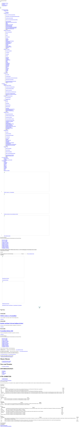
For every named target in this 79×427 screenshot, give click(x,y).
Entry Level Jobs (8, 140)
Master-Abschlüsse (8, 148)
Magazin (5, 84)
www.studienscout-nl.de (19, 349)
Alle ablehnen (2, 424)
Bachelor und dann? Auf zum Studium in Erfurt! (11, 214)
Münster (5, 166)
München (5, 165)
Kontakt (3, 374)
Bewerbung (7, 138)
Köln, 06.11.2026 (4, 338)
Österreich (7, 66)
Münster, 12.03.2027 (5, 245)
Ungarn (7, 70)
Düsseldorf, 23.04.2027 (5, 248)
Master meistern (6, 112)
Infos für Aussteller (7, 170)
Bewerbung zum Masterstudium (10, 93)
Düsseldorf (5, 162)
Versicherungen (8, 99)
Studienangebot (6, 13)
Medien (7, 23)
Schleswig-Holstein (8, 46)
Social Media (4, 373)
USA (6, 71)
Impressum (5, 425)
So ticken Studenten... (9, 124)
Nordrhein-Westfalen (9, 42)
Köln (4, 164)
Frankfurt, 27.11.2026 (5, 243)
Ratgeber (3, 83)
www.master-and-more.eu (12, 354)
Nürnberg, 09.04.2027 (5, 246)
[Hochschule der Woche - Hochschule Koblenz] (13, 277)
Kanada (7, 62)
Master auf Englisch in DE (10, 155)
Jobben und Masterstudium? (10, 110)
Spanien (7, 69)
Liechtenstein (8, 63)
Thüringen (7, 47)
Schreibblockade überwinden (10, 120)
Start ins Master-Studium (7, 85)
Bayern (7, 33)
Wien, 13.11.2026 (4, 240)
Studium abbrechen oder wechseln (11, 126)
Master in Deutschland (7, 30)
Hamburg (7, 39)
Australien (7, 54)
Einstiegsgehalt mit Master (9, 135)
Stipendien (7, 108)
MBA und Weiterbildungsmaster (10, 153)
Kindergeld (7, 103)
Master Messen (4, 5)
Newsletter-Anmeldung (5, 366)
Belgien (7, 55)
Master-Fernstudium (9, 151)
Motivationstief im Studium (10, 123)
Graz (4, 169)
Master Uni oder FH (9, 90)
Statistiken (2, 385)
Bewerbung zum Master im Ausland (11, 94)
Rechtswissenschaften (9, 26)
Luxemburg (7, 52)
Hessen (7, 40)
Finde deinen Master (5, 3)
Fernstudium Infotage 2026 (6, 330)
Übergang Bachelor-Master (10, 88)
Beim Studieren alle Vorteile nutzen (11, 91)
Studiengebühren (8, 97)
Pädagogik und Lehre (9, 25)
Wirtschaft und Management (10, 28)
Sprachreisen (8, 128)
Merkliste (7, 12)
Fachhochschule (8, 76)
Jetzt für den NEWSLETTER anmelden (6, 356)
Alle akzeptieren (2, 423)
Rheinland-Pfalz (8, 43)
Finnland (7, 58)
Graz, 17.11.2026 (4, 241)
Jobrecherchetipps (8, 133)
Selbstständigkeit (8, 143)
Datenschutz (4, 371)
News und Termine (5, 4)
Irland (7, 61)
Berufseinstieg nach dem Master (10, 145)
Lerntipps (7, 122)
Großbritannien (8, 59)
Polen (6, 67)
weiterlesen (2, 319)
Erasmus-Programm (9, 50)
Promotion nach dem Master (10, 142)
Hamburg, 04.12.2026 (5, 244)
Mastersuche (6, 10)
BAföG (7, 101)
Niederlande (7, 64)
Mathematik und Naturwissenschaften (11, 22)
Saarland (7, 44)
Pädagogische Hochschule (9, 79)
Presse (3, 372)
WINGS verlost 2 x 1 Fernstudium (9, 192)
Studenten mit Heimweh (9, 125)
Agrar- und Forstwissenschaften (10, 14)
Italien (7, 60)
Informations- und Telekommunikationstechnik (12, 16)
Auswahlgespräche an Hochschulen (11, 144)
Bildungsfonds (8, 106)
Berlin (7, 35)
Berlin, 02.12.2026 (5, 342)
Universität (7, 74)
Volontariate (7, 141)
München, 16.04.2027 (5, 247)
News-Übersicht (6, 158)
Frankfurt (5, 163)
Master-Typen (6, 146)
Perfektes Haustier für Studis (10, 115)
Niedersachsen (8, 41)
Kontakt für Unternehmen (5, 379)
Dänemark (7, 57)
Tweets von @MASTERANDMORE (5, 380)
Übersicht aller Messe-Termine (6, 361)
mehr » (7, 29)
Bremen (7, 38)
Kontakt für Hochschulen (5, 378)
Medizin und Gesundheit (9, 24)
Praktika (7, 139)
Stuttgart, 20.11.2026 (5, 242)
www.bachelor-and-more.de (24, 351)
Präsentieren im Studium (9, 121)
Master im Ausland (6, 49)
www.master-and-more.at (4, 354)
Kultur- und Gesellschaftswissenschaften (12, 19)
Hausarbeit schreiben (9, 117)
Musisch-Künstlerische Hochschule (11, 81)
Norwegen (7, 65)
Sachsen (7, 45)
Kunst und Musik (8, 21)
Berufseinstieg (6, 130)
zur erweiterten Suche (31, 253)
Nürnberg (5, 167)
